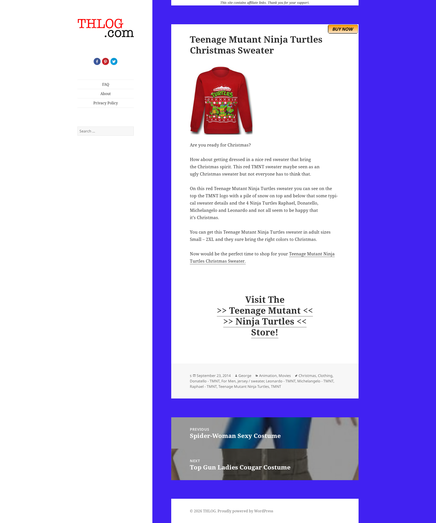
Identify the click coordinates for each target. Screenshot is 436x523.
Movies (285, 375)
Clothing (325, 375)
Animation (268, 375)
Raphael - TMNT (203, 386)
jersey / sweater (251, 381)
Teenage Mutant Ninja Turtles (243, 386)
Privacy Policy (105, 102)
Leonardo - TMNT (280, 381)
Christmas (307, 375)
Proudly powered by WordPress (245, 510)
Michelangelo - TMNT (315, 381)
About (105, 93)
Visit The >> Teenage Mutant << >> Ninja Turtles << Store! (265, 315)
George (244, 375)
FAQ (105, 84)
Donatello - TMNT (205, 381)
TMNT (276, 386)
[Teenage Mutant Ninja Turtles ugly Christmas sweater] (265, 100)
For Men (228, 381)
